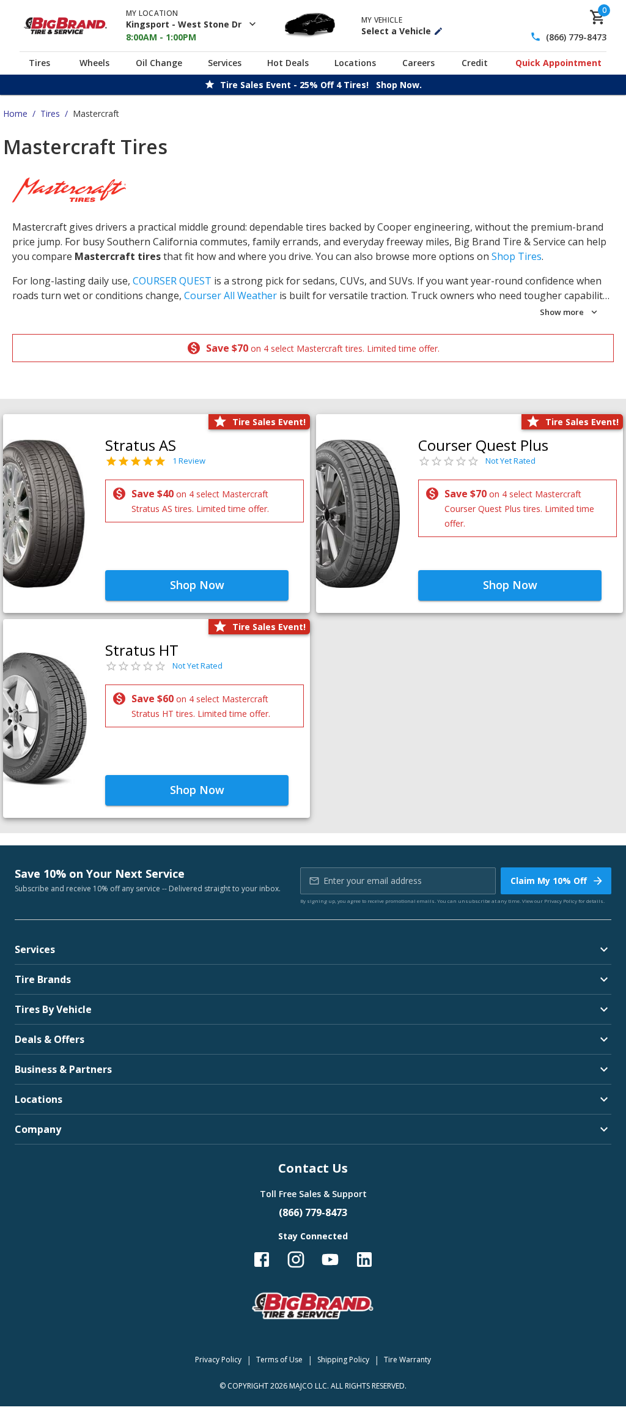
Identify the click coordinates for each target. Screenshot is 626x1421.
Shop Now (197, 584)
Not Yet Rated (510, 460)
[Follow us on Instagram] (296, 1259)
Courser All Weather (230, 295)
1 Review (188, 460)
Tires (39, 63)
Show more (562, 311)
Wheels (94, 63)
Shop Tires (517, 256)
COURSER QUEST (172, 281)
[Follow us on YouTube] (330, 1259)
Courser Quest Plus (483, 445)
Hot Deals (288, 63)
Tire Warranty (407, 1359)
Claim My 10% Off (548, 880)
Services (224, 63)
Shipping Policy (343, 1359)
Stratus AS (140, 445)
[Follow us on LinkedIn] (364, 1259)
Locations (355, 63)
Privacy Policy (560, 900)
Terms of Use (279, 1359)
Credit (475, 63)
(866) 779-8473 (576, 37)
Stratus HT (142, 650)
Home (15, 113)
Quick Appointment (558, 63)
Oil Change (159, 63)
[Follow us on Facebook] (261, 1259)
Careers (418, 63)
